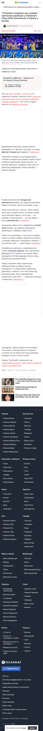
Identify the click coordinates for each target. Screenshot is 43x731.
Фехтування (29, 482)
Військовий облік (30, 573)
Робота (27, 422)
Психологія (28, 505)
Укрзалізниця (8, 482)
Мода (26, 528)
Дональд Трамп (9, 594)
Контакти (6, 698)
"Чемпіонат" (34, 152)
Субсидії (27, 429)
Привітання (28, 546)
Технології (7, 494)
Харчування (29, 498)
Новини (5, 414)
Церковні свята (30, 589)
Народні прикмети (31, 592)
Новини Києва (8, 418)
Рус (39, 2)
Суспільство (28, 414)
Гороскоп (27, 521)
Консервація (29, 636)
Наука (4, 489)
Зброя (5, 569)
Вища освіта (29, 441)
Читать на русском (8, 31)
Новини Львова (9, 433)
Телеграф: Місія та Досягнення (15, 709)
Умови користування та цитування (16, 687)
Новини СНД (8, 532)
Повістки (27, 558)
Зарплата (28, 418)
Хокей (26, 475)
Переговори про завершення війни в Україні (21, 7)
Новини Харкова (9, 422)
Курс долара (8, 478)
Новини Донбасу (9, 444)
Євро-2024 (28, 478)
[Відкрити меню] (3, 2)
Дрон (5, 505)
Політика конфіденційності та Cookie (17, 680)
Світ (3, 516)
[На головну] (21, 2)
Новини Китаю (8, 535)
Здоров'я (26, 489)
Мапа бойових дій (10, 558)
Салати (27, 647)
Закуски (27, 651)
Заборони (28, 600)
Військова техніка (10, 577)
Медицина (28, 433)
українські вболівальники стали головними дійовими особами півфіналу (21, 99)
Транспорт (7, 467)
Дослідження (29, 509)
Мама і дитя (29, 494)
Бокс (26, 467)
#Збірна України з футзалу (25, 370)
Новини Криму (8, 448)
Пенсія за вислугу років (10, 652)
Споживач (28, 524)
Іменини (27, 607)
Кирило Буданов (9, 609)
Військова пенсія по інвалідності (11, 643)
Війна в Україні (8, 554)
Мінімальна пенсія (10, 647)
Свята (25, 584)
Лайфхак (27, 539)
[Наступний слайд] (41, 7)
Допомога (28, 444)
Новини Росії (8, 528)
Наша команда (8, 702)
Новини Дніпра (9, 426)
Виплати (27, 426)
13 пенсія (7, 632)
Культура (27, 535)
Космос (6, 498)
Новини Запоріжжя (10, 437)
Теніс (26, 471)
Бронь (26, 562)
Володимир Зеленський (7, 590)
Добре (32, 728)
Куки (24, 728)
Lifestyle (26, 516)
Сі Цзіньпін (7, 598)
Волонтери (7, 573)
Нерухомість (8, 471)
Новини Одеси (9, 429)
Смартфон (7, 509)
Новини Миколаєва (10, 452)
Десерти (27, 643)
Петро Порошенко (10, 613)
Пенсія (4, 628)
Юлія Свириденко (10, 620)
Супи (26, 640)
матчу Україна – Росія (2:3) (20, 94)
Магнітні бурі (29, 543)
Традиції (27, 596)
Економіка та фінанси (11, 459)
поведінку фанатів (20, 104)
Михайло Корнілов (12, 26)
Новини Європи (9, 521)
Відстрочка (28, 566)
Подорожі (28, 532)
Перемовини (8, 566)
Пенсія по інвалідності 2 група (11, 637)
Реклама (6, 691)
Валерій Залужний (10, 606)
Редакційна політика (10, 683)
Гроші (5, 464)
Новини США (8, 524)
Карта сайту (7, 706)
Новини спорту (29, 459)
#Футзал (10, 370)
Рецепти (26, 628)
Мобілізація (27, 554)
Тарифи (6, 475)
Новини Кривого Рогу (11, 441)
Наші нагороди (8, 694)
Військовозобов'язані (32, 569)
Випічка (27, 632)
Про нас (6, 676)
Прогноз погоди (30, 448)
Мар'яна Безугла (9, 617)
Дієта (26, 501)
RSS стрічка (7, 713)
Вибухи (6, 562)
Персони (5, 584)
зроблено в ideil (8, 724)
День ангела (29, 604)
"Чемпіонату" (17, 279)
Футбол (27, 464)
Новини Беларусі (9, 539)
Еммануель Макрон (10, 602)
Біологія (6, 501)
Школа (26, 437)
